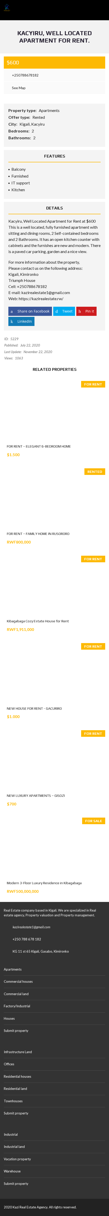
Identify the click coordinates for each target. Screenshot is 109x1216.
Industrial (11, 1134)
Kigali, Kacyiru (32, 124)
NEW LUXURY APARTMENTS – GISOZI (36, 796)
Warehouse (12, 1171)
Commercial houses (18, 981)
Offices (9, 1064)
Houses (9, 1018)
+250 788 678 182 (27, 939)
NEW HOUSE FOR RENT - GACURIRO (34, 708)
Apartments (49, 110)
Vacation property (17, 1159)
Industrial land (14, 1147)
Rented (39, 117)
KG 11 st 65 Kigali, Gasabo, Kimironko (41, 951)
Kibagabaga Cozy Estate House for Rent (38, 621)
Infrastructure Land (18, 1052)
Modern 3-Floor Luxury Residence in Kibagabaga (44, 883)
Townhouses (13, 1101)
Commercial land (16, 994)
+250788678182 (25, 75)
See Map (18, 88)
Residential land (15, 1089)
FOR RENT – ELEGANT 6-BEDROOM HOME (39, 446)
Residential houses (17, 1076)
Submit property (16, 1031)
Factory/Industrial (17, 1006)
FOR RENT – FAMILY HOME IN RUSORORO (38, 534)
